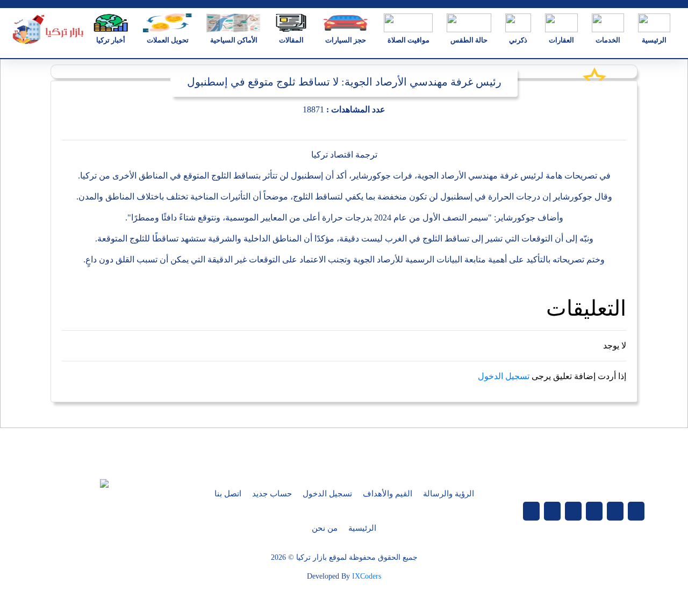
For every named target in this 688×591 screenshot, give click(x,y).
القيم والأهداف (387, 493)
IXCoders (366, 576)
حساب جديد (272, 493)
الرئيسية (362, 528)
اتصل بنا (227, 493)
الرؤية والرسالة (448, 493)
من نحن (325, 528)
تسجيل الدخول (503, 376)
